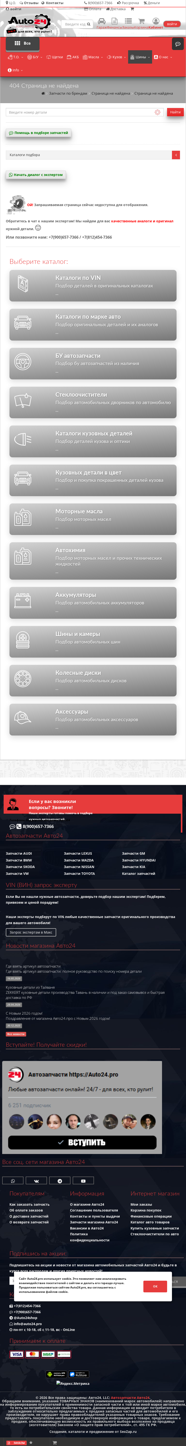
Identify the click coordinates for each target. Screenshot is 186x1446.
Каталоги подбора (25, 154)
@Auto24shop (25, 1317)
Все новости (15, 1034)
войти (172, 24)
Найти (175, 112)
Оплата (94, 9)
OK (155, 1286)
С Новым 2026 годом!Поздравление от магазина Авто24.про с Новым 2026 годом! (58, 1016)
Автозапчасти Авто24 (130, 1397)
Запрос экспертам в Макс (31, 932)
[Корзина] (132, 8)
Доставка (117, 9)
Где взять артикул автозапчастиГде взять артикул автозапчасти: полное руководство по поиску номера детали (74, 969)
